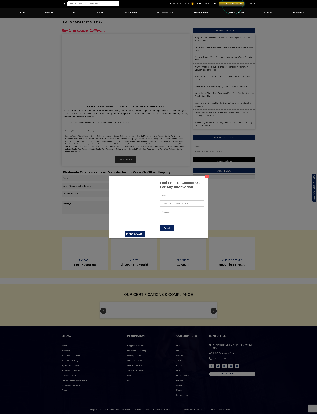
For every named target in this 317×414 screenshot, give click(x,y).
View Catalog (135, 234)
